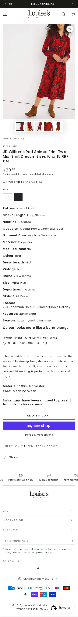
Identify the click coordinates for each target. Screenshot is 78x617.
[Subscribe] (73, 541)
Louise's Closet (32, 605)
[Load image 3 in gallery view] (39, 126)
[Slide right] (72, 4)
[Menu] (5, 14)
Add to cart (39, 415)
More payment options (39, 434)
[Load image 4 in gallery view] (48, 126)
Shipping (23, 174)
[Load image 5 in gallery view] (58, 126)
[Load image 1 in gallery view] (20, 126)
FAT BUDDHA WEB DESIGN (46, 609)
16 (7, 197)
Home (6, 138)
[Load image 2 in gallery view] (29, 126)
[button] (63, 14)
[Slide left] (6, 4)
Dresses (17, 138)
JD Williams (10, 146)
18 (18, 197)
